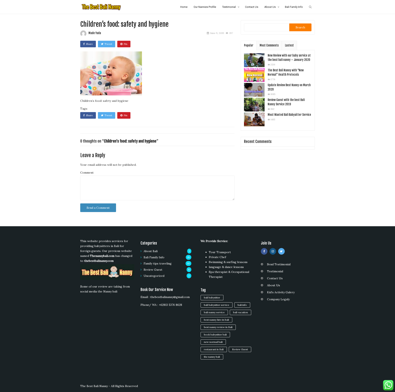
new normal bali (213, 341)
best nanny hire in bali (216, 319)
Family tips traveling (158, 263)
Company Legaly (278, 299)
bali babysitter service (216, 304)
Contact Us (251, 6)
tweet (108, 43)
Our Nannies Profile (205, 6)
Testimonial (229, 6)
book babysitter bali (215, 334)
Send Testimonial (278, 264)
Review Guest (153, 269)
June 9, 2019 (217, 33)
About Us (270, 6)
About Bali (151, 251)
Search (300, 27)
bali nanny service (214, 312)
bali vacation (240, 312)
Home (183, 6)
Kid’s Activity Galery (281, 292)
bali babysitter (212, 297)
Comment (87, 172)
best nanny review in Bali (218, 327)
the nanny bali (212, 356)
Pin (125, 43)
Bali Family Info (294, 6)
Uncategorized (154, 276)
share (89, 43)
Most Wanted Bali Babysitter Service (289, 114)
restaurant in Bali (214, 349)
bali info (242, 304)
